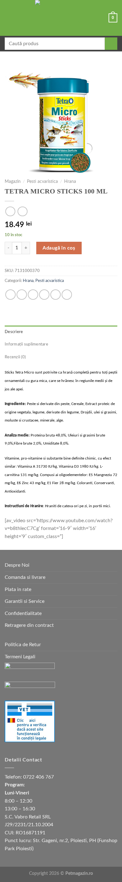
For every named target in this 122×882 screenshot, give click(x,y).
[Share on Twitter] (33, 294)
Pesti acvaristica (42, 181)
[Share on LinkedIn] (67, 294)
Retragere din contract (29, 625)
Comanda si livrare (25, 577)
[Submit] (111, 43)
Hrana (70, 181)
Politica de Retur (23, 644)
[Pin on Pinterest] (55, 294)
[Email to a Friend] (44, 294)
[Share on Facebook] (22, 294)
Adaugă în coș (59, 248)
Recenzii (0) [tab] (15, 357)
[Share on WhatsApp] (10, 294)
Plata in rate (18, 589)
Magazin (13, 181)
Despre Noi (17, 565)
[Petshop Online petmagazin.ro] (61, 18)
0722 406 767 (38, 777)
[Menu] (8, 18)
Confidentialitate (23, 613)
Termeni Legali (20, 656)
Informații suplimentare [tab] (26, 344)
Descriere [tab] (14, 332)
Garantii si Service (24, 601)
